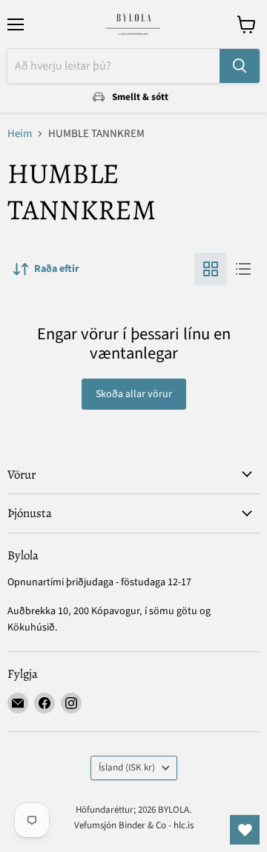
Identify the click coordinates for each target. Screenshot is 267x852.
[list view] (243, 269)
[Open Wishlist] (245, 830)
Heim (19, 133)
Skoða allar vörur (134, 394)
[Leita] (240, 66)
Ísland (127, 767)
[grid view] (210, 269)
